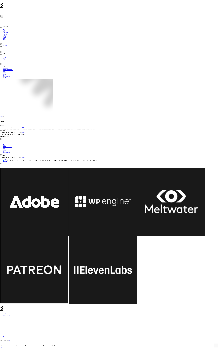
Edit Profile (5, 48)
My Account (4, 45)
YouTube (4, 59)
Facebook (4, 61)
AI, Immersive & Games (7, 147)
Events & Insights (6, 13)
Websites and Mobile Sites (7, 67)
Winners (4, 11)
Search (5, 77)
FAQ (4, 316)
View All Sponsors (7, 165)
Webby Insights (5, 318)
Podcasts (4, 72)
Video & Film (5, 68)
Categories (5, 19)
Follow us (4, 39)
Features (4, 20)
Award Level (3, 130)
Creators (4, 74)
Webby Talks (5, 18)
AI (3, 75)
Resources (4, 12)
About (4, 10)
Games (4, 73)
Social (4, 71)
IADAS (4, 313)
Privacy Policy (5, 319)
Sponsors (4, 21)
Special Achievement (6, 76)
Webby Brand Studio (6, 315)
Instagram (4, 56)
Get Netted (5, 317)
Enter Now (8, 8)
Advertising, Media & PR (7, 69)
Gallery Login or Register (5, 1)
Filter (5, 136)
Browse (1, 116)
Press (4, 22)
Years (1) (2, 125)
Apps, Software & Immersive (8, 70)
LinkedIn (4, 57)
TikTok (4, 58)
